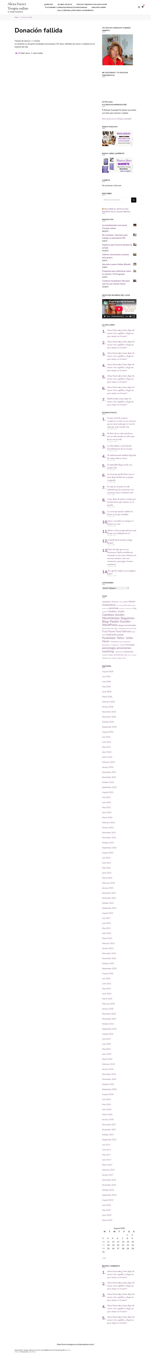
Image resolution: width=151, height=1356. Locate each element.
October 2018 (108, 1084)
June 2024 (106, 742)
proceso (120, 642)
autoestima (122, 608)
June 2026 (106, 681)
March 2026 (107, 696)
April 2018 (106, 1109)
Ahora (121, 602)
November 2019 (109, 1019)
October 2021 (108, 903)
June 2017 (106, 1149)
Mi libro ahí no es (65, 4)
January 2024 (108, 767)
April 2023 (106, 812)
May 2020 (106, 988)
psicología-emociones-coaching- (117, 649)
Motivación (111, 634)
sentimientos (118, 655)
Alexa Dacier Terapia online (18, 6)
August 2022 (107, 853)
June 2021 (106, 923)
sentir (125, 655)
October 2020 (108, 963)
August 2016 (107, 1200)
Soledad (104, 658)
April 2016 (106, 1215)
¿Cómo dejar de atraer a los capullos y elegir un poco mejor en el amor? (120, 333)
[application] (119, 308)
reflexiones (119, 652)
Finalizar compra (99, 7)
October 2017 (108, 1134)
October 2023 (108, 782)
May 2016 (106, 1210)
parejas (120, 634)
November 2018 (109, 1079)
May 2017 (106, 1155)
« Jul (104, 1258)
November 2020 (109, 958)
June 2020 (106, 983)
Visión (124, 658)
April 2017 (106, 1160)
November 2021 (109, 898)
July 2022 (106, 858)
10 (103, 1242)
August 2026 (107, 671)
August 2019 (107, 1034)
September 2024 (109, 727)
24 (103, 1248)
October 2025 (108, 722)
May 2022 (106, 868)
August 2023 (107, 792)
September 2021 (109, 908)
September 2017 (109, 1139)
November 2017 (109, 1129)
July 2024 (106, 737)
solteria (109, 658)
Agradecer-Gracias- (110, 601)
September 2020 (109, 968)
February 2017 (108, 1170)
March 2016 (107, 1220)
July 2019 (106, 1039)
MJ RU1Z (111, 398)
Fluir (134, 628)
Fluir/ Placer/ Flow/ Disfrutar (116, 631)
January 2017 (108, 1175)
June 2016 (106, 1205)
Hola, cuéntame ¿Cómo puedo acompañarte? (75, 10)
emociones (129, 628)
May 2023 (106, 807)
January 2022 (108, 888)
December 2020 (109, 953)
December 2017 (109, 1124)
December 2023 (109, 772)
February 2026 (108, 701)
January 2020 (108, 1009)
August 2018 (107, 1094)
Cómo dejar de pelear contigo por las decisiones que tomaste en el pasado (121, 502)
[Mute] (130, 316)
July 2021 (106, 918)
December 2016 (109, 1180)
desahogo (122, 628)
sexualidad (133, 655)
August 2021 (107, 913)
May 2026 (106, 686)
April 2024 (106, 752)
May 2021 (106, 928)
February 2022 (108, 883)
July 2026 (106, 676)
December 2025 (109, 712)
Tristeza (119, 658)
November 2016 (109, 1185)
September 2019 (109, 1029)
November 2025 (109, 717)
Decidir (104, 628)
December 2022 (109, 832)
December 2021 (109, 893)
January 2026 (108, 707)
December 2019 (109, 1014)
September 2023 (109, 787)
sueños (114, 658)
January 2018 (108, 1119)
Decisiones (110, 628)
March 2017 (107, 1165)
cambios (104, 612)
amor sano (127, 605)
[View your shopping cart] (142, 7)
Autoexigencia (129, 608)
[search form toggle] (139, 7)
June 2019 (106, 1044)
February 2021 (108, 943)
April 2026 (106, 691)
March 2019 (107, 1059)
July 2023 (106, 797)
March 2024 (107, 757)
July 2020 (106, 978)
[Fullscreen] (134, 316)
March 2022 (107, 878)
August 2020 (107, 973)
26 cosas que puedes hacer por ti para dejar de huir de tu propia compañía (120, 477)
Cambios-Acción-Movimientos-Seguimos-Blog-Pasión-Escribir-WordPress (118, 620)
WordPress (32, 1352)
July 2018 (106, 1099)
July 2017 (106, 1144)
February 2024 (108, 762)
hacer (133, 632)
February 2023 (108, 822)
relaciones (128, 651)
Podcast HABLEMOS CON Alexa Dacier (92, 4)
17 (103, 1245)
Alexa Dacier (112, 330)
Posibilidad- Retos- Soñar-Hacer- (118, 639)
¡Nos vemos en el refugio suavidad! (116, 119)
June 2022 (106, 863)
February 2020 (108, 1004)
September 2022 (109, 847)
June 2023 (106, 802)
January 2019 (108, 1069)
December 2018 (109, 1074)
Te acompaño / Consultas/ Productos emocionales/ (66, 7)
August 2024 (107, 732)
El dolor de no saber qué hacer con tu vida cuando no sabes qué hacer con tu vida (120, 436)
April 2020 (106, 993)
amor (126, 601)
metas (104, 635)
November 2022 (109, 837)
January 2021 (108, 948)
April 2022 (106, 873)
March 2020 (107, 998)
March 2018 (107, 1114)
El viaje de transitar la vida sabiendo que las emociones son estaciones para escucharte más (120, 489)
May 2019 (106, 1049)
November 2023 (109, 777)
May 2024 (106, 747)
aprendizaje (113, 608)
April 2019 (106, 1054)
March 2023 (107, 817)
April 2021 (106, 933)
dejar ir (116, 628)
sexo (129, 655)
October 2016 (108, 1190)
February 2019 (108, 1064)
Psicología (129, 644)
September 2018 (109, 1089)
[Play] (105, 316)
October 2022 (108, 842)
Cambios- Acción (116, 611)
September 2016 (109, 1195)
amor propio (120, 605)
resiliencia (105, 655)
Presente (114, 642)
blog (134, 608)
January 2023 (108, 827)
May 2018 (106, 1104)
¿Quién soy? (48, 4)
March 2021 (107, 938)
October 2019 (108, 1024)
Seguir (111, 655)
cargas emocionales (127, 625)
